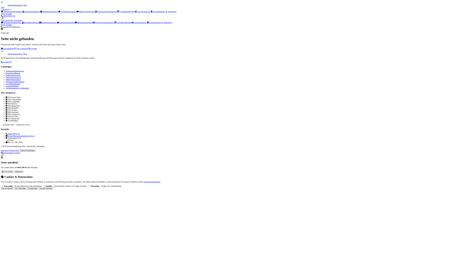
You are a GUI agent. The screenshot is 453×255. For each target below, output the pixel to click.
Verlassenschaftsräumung (104, 23)
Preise (3, 14)
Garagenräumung (140, 23)
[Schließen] (2, 155)
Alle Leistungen (22, 49)
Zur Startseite (8, 49)
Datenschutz (14, 150)
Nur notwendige (20, 188)
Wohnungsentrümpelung (12, 23)
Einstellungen (32, 188)
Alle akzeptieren (7, 188)
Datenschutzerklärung (152, 182)
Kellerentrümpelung (49, 23)
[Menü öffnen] (2, 18)
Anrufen (6, 27)
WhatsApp (16, 27)
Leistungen (5, 9)
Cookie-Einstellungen (27, 150)
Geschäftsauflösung (124, 23)
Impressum (5, 150)
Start (2, 7)
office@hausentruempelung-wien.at (21, 136)
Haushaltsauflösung (31, 23)
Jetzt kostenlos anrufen (11, 153)
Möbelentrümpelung (84, 23)
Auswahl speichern (46, 188)
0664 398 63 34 (9, 16)
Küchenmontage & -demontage (160, 23)
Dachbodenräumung (67, 23)
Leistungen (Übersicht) (13, 20)
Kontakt (9, 14)
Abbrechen (19, 172)
